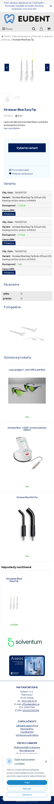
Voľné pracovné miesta (27, 735)
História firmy (27, 728)
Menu (8, 29)
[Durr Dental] (30, 642)
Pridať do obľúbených (22, 173)
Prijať (27, 782)
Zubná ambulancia (21, 36)
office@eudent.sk (31, 704)
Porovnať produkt (20, 170)
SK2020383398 (31, 710)
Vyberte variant (27, 148)
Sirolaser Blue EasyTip (14, 580)
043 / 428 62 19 (29, 701)
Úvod (6, 36)
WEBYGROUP (32, 801)
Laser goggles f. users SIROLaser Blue (27, 369)
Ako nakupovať (27, 750)
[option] (30, 642)
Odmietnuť (27, 794)
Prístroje (37, 36)
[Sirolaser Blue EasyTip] (27, 66)
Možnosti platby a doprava (27, 747)
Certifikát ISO (27, 732)
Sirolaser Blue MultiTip (27, 497)
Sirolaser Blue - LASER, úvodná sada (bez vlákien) (27, 428)
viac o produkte (12, 128)
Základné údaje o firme (27, 725)
